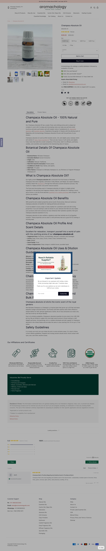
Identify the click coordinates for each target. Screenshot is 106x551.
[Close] (70, 254)
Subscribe (63, 294)
